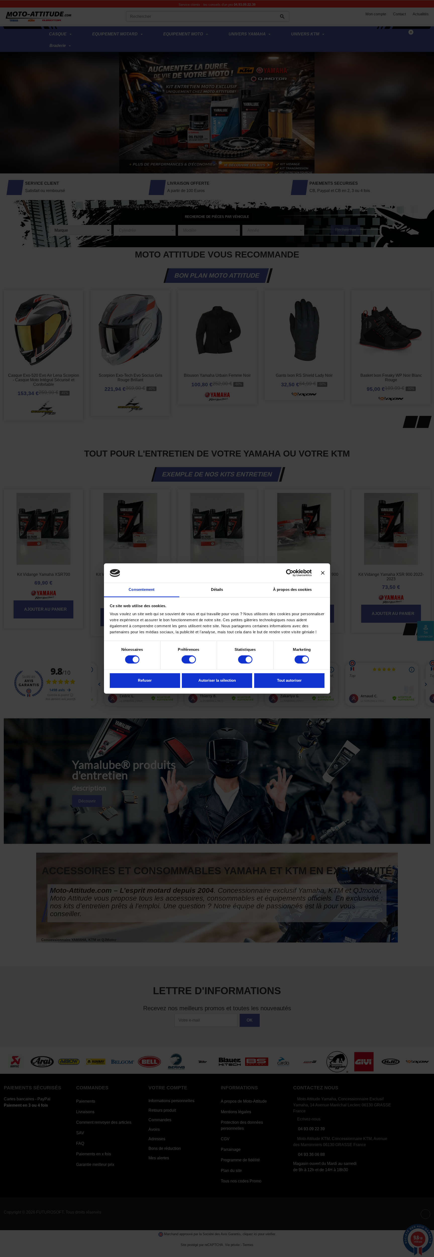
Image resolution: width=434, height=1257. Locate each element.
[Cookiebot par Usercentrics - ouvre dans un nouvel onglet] (290, 573)
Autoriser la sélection (217, 680)
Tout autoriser (289, 680)
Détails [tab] (217, 589)
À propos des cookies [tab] (292, 589)
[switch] (189, 660)
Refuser (145, 680)
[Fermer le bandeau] (322, 573)
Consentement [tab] (141, 589)
